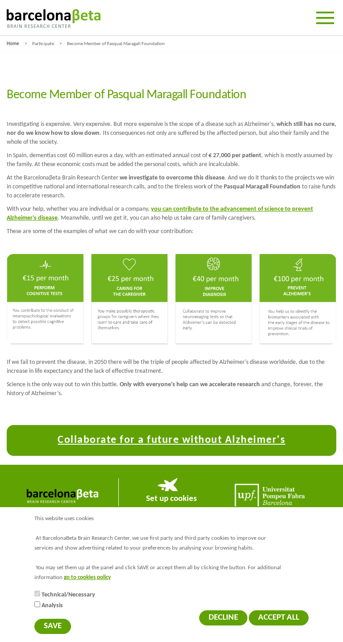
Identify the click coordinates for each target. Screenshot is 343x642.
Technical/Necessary (68, 595)
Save (53, 626)
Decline (223, 617)
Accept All (278, 617)
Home (13, 44)
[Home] (53, 18)
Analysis (52, 605)
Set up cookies (171, 499)
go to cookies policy (87, 577)
